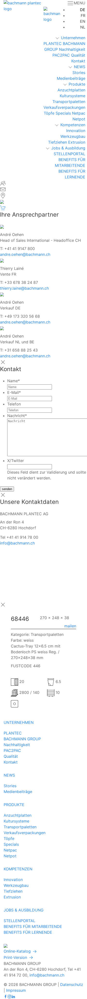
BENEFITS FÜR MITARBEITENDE (33, 926)
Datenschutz (71, 984)
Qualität (78, 55)
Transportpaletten (68, 101)
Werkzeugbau (72, 136)
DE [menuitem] (82, 9)
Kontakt (78, 61)
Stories (78, 72)
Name (13, 380)
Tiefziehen (57, 142)
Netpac (78, 113)
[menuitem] (82, 9)
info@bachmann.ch (17, 543)
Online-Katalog (18, 951)
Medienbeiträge (71, 78)
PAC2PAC (61, 55)
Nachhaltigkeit (72, 49)
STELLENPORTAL (69, 153)
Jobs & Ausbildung (68, 148)
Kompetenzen (72, 124)
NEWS (79, 66)
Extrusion (76, 142)
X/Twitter (15, 460)
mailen (70, 626)
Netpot (78, 119)
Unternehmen (73, 37)
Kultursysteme (72, 95)
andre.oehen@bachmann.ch (25, 254)
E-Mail (14, 392)
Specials (63, 113)
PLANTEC (53, 43)
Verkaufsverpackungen (64, 107)
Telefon (14, 404)
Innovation (75, 130)
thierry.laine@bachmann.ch (24, 288)
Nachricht (17, 415)
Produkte (77, 84)
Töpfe (49, 113)
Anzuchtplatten (71, 90)
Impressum (16, 990)
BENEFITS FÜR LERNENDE (28, 932)
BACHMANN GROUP (22, 738)
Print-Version (16, 957)
